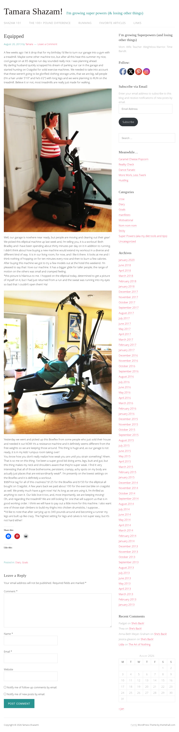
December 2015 (128, 419)
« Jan (121, 708)
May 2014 (125, 519)
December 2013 (128, 546)
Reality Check (126, 164)
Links (137, 23)
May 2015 (125, 456)
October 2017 (127, 302)
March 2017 (126, 339)
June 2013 (125, 578)
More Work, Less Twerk (132, 175)
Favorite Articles (112, 23)
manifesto (124, 215)
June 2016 (125, 387)
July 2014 (124, 509)
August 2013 (126, 567)
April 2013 (125, 588)
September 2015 (129, 435)
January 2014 (127, 541)
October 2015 (127, 429)
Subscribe (128, 122)
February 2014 (127, 535)
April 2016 (125, 398)
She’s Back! (137, 623)
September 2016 (129, 371)
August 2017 (126, 313)
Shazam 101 (12, 23)
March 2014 (126, 530)
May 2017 (125, 329)
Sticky (122, 230)
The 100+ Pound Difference (50, 23)
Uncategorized (127, 241)
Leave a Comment (47, 44)
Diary (18, 562)
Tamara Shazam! (33, 11)
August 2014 (126, 504)
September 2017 (129, 307)
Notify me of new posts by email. (26, 694)
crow (121, 199)
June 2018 (125, 265)
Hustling (123, 180)
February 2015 (127, 472)
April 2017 (125, 334)
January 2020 (127, 260)
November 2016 (128, 360)
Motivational (126, 220)
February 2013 (127, 599)
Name (8, 633)
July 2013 (124, 572)
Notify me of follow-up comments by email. (32, 687)
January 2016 (127, 413)
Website (8, 669)
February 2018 (127, 281)
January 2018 (127, 286)
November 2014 (128, 488)
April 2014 (125, 525)
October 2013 (127, 557)
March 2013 (126, 594)
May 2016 (125, 392)
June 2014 (125, 514)
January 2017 (127, 350)
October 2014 (127, 493)
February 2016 (127, 408)
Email (8, 651)
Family (134, 724)
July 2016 (124, 382)
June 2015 (125, 451)
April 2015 (125, 461)
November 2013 (128, 551)
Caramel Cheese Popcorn (133, 159)
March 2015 (126, 467)
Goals (25, 562)
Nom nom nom (128, 225)
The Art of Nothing (140, 644)
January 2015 (127, 477)
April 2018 (125, 270)
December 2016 (128, 355)
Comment (10, 591)
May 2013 (125, 583)
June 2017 (125, 323)
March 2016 (126, 403)
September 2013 (129, 562)
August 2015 (126, 440)
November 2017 (128, 297)
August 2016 (126, 376)
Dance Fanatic (127, 169)
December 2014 (128, 482)
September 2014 (129, 498)
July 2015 (124, 445)
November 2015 (128, 424)
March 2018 (126, 275)
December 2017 (128, 291)
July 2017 (124, 318)
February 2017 (127, 344)
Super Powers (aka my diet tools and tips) (143, 236)
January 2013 (127, 604)
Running (85, 23)
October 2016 (127, 366)
